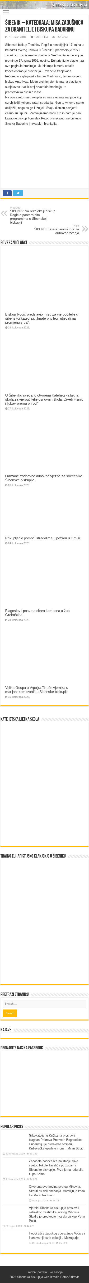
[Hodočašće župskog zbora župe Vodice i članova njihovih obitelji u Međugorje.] (15, 1240)
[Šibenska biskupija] (44, 5)
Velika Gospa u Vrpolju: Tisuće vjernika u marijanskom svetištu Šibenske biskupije (36, 690)
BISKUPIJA (41, 37)
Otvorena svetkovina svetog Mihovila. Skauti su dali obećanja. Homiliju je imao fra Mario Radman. (57, 1191)
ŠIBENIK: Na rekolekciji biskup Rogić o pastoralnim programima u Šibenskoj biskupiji (32, 215)
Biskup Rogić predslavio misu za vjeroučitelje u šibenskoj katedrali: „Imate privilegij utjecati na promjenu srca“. (41, 318)
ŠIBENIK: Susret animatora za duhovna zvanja (56, 229)
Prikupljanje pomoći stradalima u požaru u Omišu (43, 538)
